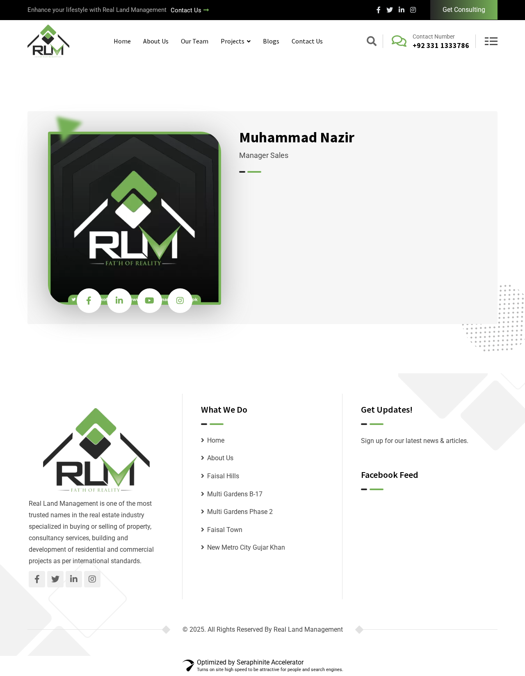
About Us (156, 41)
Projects (232, 41)
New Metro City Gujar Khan (246, 547)
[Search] (372, 42)
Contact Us (186, 10)
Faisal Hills (223, 476)
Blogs (271, 41)
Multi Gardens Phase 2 (240, 512)
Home (122, 41)
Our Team (194, 41)
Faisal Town (224, 530)
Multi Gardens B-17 (234, 494)
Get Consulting (464, 10)
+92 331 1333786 (441, 45)
